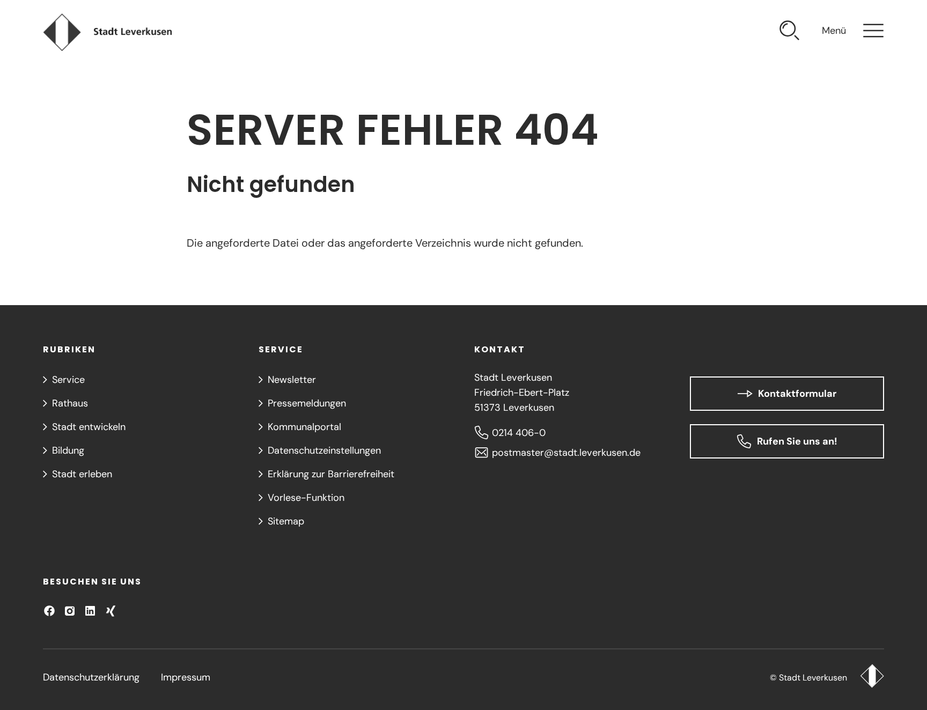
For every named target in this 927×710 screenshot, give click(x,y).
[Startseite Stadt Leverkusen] (872, 677)
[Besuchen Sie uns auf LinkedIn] (90, 610)
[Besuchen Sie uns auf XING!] (110, 610)
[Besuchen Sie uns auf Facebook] (49, 610)
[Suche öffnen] (789, 32)
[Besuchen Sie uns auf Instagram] (69, 610)
